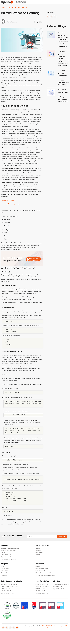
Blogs (8, 7)
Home (3, 7)
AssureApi (38, 550)
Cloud (3, 552)
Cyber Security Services (8, 557)
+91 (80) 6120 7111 (41, 591)
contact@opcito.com (7, 593)
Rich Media (4, 575)
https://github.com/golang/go (11, 204)
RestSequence (40, 552)
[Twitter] (51, 16)
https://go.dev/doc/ (8, 201)
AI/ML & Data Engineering (8, 559)
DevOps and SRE (6, 555)
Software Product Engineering (10, 548)
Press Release (5, 573)
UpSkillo (38, 548)
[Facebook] (55, 16)
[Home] (13, 2)
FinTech (38, 566)
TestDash (38, 555)
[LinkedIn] (48, 16)
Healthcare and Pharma (42, 568)
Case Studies (5, 571)
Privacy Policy (58, 626)
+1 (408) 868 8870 (58, 589)
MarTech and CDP (41, 571)
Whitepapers (5, 568)
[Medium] (13, 627)
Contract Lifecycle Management (45, 575)
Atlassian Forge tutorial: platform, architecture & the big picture (63, 97)
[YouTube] (17, 627)
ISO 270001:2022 (47, 626)
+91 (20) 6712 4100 (7, 591)
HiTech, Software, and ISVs (43, 573)
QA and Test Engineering (8, 550)
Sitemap (49, 628)
